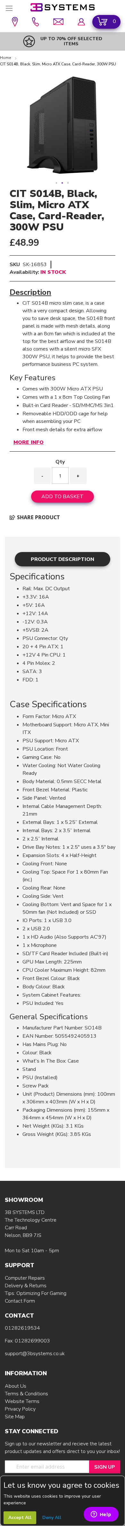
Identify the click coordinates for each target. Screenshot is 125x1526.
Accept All (19, 1518)
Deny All (51, 1518)
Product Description (62, 559)
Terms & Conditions (26, 1393)
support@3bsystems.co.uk (35, 1353)
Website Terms (22, 1401)
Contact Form (20, 1300)
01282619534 (22, 1328)
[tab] (62, 559)
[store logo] (62, 7)
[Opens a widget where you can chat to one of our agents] (101, 1515)
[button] (57, 183)
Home (6, 57)
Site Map (15, 1416)
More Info (28, 442)
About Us (15, 1386)
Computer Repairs (25, 1278)
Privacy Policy (20, 1409)
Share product (38, 517)
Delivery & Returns (25, 1285)
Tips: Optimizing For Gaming (35, 1293)
